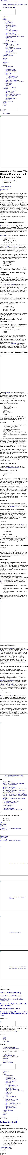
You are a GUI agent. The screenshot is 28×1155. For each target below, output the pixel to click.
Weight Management (11, 52)
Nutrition (8, 39)
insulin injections (14, 506)
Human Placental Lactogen (11, 246)
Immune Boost (9, 51)
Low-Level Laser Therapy (12, 34)
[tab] (15, 819)
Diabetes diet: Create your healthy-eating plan (14, 793)
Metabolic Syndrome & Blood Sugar (15, 36)
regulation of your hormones (7, 680)
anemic (7, 574)
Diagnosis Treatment (8, 791)
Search (1, 109)
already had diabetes (16, 343)
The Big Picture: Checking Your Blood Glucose (15, 788)
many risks (7, 392)
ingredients (3, 581)
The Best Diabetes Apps (9, 787)
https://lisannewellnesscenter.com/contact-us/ (14, 776)
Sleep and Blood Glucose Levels (11, 801)
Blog (4, 18)
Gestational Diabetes (8, 781)
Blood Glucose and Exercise (10, 802)
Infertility (8, 29)
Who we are (6, 16)
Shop (4, 59)
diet (11, 648)
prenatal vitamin (20, 563)
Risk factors (3, 235)
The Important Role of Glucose (15, 932)
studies (6, 655)
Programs (5, 43)
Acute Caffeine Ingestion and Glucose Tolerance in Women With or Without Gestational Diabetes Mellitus (15, 796)
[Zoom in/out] (0, 1150)
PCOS (7, 40)
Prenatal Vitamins (7, 806)
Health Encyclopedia (8, 786)
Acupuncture (9, 21)
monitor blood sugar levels (12, 467)
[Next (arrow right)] (2, 1154)
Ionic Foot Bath (10, 33)
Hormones (8, 28)
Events (4, 57)
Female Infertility (13, 30)
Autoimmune (9, 22)
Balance (8, 54)
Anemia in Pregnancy (8, 808)
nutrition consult (21, 662)
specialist (23, 524)
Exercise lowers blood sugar (7, 684)
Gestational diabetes (5, 226)
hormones (17, 325)
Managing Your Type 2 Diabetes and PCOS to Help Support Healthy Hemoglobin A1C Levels (14, 1013)
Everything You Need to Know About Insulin (14, 790)
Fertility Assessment (8, 55)
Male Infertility (13, 32)
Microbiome (9, 37)
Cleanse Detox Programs (12, 44)
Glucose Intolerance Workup (10, 784)
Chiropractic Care (10, 23)
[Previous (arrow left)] (0, 1154)
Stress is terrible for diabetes (7, 696)
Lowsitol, (13, 579)
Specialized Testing (11, 41)
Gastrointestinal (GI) (11, 26)
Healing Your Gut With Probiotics (15, 840)
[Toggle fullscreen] (2, 1150)
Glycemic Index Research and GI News (13, 809)
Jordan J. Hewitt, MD (9, 1122)
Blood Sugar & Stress (8, 804)
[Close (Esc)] (5, 1150)
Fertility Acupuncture (11, 50)
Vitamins (5, 58)
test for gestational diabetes (8, 284)
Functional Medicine (11, 25)
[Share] (3, 1150)
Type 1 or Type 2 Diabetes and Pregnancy (13, 783)
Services (5, 19)
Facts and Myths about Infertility (15, 828)
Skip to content (3, 0)
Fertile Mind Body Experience (13, 48)
